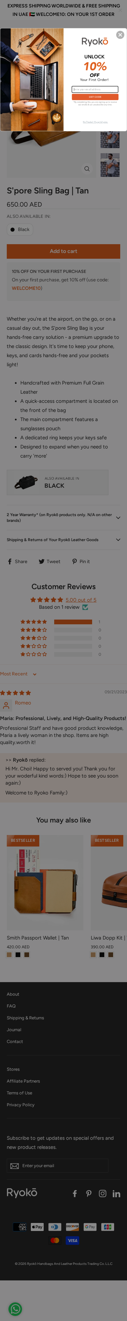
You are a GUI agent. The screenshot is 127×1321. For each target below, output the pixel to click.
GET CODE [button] (95, 96)
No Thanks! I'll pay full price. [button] (95, 122)
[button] (120, 34)
